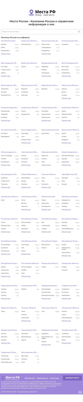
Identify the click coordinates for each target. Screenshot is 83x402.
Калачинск (45, 184)
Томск (23, 311)
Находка (64, 206)
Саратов (3, 289)
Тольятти (65, 270)
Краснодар (24, 133)
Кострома (4, 133)
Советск (64, 117)
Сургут (64, 314)
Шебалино (24, 228)
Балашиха (24, 159)
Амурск (44, 341)
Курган (64, 133)
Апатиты (44, 159)
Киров (64, 111)
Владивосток (66, 200)
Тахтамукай (45, 73)
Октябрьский (46, 206)
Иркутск (64, 89)
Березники (45, 203)
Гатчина (3, 159)
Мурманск (45, 155)
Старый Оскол (6, 70)
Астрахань (65, 44)
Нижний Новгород (68, 155)
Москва (23, 155)
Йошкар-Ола (46, 244)
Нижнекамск (66, 252)
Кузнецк (24, 203)
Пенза (23, 200)
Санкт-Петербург (6, 155)
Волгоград (65, 66)
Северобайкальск (67, 228)
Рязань (44, 267)
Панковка (4, 184)
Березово (24, 95)
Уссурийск (65, 203)
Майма (23, 225)
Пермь (44, 200)
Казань (64, 244)
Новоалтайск (5, 50)
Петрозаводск (5, 244)
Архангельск (46, 44)
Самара (64, 267)
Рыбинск (24, 359)
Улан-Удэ (64, 222)
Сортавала (4, 248)
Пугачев (3, 295)
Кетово (64, 136)
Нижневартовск (67, 317)
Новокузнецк (46, 114)
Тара (43, 181)
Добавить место (72, 378)
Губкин (3, 73)
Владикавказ (25, 114)
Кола (43, 162)
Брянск (23, 66)
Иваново (44, 89)
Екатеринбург (46, 289)
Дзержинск (65, 162)
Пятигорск (65, 292)
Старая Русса (5, 181)
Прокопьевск (46, 117)
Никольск (24, 206)
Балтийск (4, 117)
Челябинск (65, 333)
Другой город (54, 378)
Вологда (3, 92)
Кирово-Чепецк (67, 114)
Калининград (5, 111)
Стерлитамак (46, 225)
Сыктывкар (25, 244)
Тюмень (64, 311)
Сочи (22, 136)
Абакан (3, 267)
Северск (24, 314)
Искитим (24, 184)
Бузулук (64, 184)
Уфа (43, 222)
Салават (44, 228)
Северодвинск (46, 47)
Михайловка (66, 73)
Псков (3, 222)
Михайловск (66, 295)
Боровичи (4, 178)
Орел (3, 200)
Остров (3, 228)
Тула (43, 311)
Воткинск (4, 337)
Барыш (23, 340)
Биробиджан (5, 136)
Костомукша (5, 251)
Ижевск (3, 333)
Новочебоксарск (6, 362)
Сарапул (3, 340)
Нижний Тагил (46, 292)
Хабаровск (45, 333)
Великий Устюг (6, 95)
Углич (23, 362)
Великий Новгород (48, 295)
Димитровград (26, 337)
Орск (63, 181)
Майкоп (44, 70)
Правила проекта (42, 378)
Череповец (4, 89)
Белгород (4, 66)
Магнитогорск (66, 337)
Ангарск (64, 95)
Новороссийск (26, 139)
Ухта (22, 248)
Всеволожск (5, 162)
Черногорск (5, 273)
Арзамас (64, 159)
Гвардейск (4, 114)
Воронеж (24, 89)
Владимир (45, 66)
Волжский (65, 70)
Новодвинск (46, 50)
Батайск (24, 270)
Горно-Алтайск (26, 222)
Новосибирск (25, 178)
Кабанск (64, 225)
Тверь (3, 311)
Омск (43, 178)
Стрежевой (25, 317)
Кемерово (45, 111)
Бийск (3, 47)
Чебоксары (5, 356)
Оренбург (65, 178)
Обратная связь (30, 378)
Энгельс (3, 292)
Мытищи (24, 162)
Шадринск (65, 139)
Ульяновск (24, 333)
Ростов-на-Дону (26, 267)
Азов (22, 273)
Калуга (23, 111)
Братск (64, 92)
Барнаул (3, 44)
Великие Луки (5, 225)
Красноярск (45, 133)
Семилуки (24, 92)
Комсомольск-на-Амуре (47, 337)
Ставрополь (65, 289)
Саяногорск (5, 270)
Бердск (23, 181)
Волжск (44, 248)
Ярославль (24, 356)
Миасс (64, 340)
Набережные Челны (66, 248)
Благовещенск (26, 44)
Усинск (23, 251)
